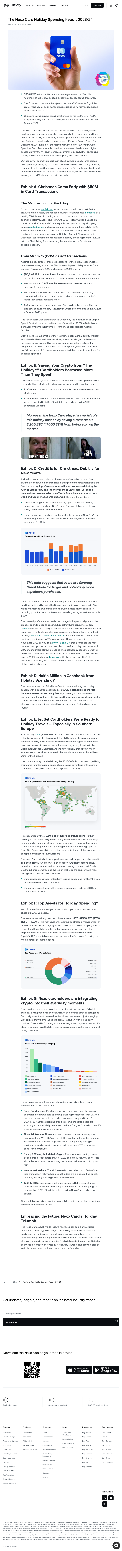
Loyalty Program (9, 1466)
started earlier (36, 226)
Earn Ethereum (107, 1462)
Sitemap (46, 1477)
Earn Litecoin (107, 1454)
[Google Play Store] (106, 1370)
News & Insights (49, 1460)
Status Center (48, 1469)
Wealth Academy (49, 1449)
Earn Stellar (106, 1449)
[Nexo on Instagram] (104, 1504)
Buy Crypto (7, 1433)
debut (38, 734)
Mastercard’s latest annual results (46, 635)
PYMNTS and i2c (61, 642)
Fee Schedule (67, 1448)
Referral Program (9, 1479)
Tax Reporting (8, 1475)
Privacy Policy (67, 1439)
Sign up (97, 5)
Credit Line (7, 1449)
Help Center (47, 1465)
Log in (85, 5)
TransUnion (55, 657)
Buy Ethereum (87, 1458)
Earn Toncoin (107, 1441)
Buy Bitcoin (86, 1433)
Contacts (46, 1473)
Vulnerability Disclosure (47, 1455)
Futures (5, 1462)
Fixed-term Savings (10, 1441)
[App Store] (79, 1370)
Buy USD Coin (87, 1449)
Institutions (27, 1437)
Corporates (27, 1433)
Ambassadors (48, 1437)
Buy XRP (85, 1462)
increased (90, 212)
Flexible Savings (9, 1437)
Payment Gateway (30, 1449)
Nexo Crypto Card (10, 1454)
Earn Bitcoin (106, 1433)
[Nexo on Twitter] (104, 1497)
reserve (25, 628)
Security (46, 1441)
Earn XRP (105, 1437)
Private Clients (8, 1471)
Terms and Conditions (66, 1434)
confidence (47, 209)
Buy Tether (86, 1437)
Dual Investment (9, 1458)
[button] (116, 1545)
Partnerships (47, 1445)
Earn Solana (106, 1445)
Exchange (6, 1445)
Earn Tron (106, 1458)
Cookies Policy (68, 1443)
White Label (27, 1441)
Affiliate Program (9, 1483)
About (45, 1433)
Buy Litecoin (87, 1466)
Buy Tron (85, 1441)
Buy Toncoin (87, 1454)
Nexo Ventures (28, 1445)
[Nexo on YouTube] (111, 1497)
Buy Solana (86, 1445)
